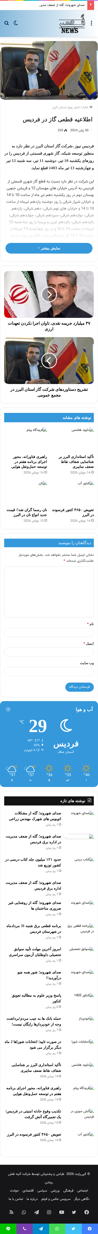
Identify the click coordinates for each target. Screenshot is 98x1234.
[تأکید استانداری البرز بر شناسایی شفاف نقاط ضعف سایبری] (72, 439)
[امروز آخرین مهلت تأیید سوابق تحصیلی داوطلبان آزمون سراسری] (79, 956)
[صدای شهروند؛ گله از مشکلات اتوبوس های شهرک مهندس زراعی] (79, 820)
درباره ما (32, 1199)
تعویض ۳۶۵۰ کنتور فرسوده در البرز (34, 1134)
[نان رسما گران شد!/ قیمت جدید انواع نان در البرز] (25, 493)
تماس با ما (16, 1199)
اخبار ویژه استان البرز (66, 107)
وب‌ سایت (87, 663)
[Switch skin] (15, 25)
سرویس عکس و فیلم (56, 1199)
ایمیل (88, 643)
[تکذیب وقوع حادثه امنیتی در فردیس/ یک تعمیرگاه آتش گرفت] (79, 1118)
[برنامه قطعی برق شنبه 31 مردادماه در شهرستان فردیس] (79, 933)
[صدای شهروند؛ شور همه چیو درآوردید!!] (79, 979)
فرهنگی (68, 1190)
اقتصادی (28, 1190)
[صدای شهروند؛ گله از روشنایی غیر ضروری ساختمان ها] (79, 910)
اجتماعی (82, 1190)
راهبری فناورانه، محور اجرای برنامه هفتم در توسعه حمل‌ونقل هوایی (29, 462)
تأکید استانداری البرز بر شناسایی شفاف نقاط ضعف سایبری (76, 462)
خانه (86, 107)
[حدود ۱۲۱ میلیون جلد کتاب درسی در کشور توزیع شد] (79, 867)
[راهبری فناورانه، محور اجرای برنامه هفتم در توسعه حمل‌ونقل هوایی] (25, 439)
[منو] (91, 25)
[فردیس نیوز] (72, 23)
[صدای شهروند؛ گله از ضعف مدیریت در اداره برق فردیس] (79, 843)
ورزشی (55, 1190)
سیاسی (42, 1190)
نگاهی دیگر (81, 1199)
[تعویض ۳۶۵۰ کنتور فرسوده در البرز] (72, 493)
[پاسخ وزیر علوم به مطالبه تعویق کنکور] (79, 1002)
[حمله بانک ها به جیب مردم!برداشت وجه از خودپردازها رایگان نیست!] (79, 1026)
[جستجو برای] (6, 25)
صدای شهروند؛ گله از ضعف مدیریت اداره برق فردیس (49, 5)
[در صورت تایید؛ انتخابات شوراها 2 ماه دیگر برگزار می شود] (79, 1049)
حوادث (14, 1190)
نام (90, 624)
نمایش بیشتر (50, 248)
